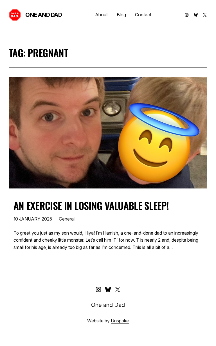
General (67, 219)
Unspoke (120, 320)
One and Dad (43, 15)
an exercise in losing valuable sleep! (91, 205)
